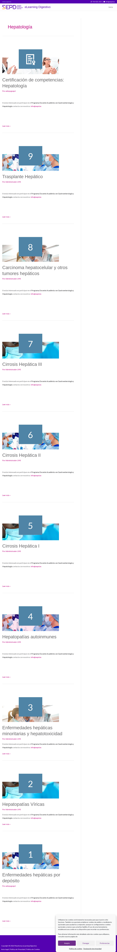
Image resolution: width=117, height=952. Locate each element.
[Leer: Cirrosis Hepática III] (30, 341)
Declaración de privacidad (92, 949)
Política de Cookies (33, 949)
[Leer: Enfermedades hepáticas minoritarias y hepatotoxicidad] (30, 705)
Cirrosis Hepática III (22, 364)
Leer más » (6, 125)
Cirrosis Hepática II (21, 455)
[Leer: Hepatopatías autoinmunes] (30, 614)
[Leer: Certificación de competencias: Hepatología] (30, 57)
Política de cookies (75, 949)
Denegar (85, 943)
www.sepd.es (6, 2)
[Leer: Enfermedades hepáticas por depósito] (30, 852)
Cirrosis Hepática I (20, 545)
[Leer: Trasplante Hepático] (30, 154)
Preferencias (105, 943)
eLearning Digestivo (38, 7)
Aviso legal (5, 949)
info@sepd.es (36, 106)
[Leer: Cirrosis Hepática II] (30, 432)
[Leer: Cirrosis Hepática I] (30, 523)
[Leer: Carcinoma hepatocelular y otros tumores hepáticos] (30, 245)
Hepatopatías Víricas (23, 804)
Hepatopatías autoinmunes (29, 636)
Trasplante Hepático (22, 176)
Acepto (67, 943)
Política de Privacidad (17, 949)
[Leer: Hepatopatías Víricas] (30, 781)
